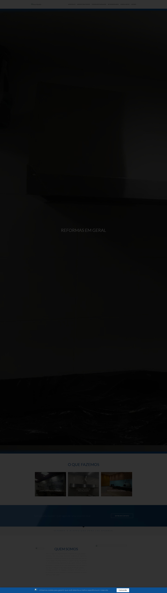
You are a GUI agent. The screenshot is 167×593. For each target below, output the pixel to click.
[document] (83, 296)
